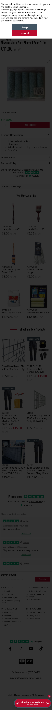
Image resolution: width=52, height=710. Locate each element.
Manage (25, 27)
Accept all (25, 33)
